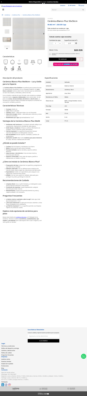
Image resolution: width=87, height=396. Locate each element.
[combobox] (68, 9)
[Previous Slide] (1, 2)
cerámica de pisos (21, 217)
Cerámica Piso (16, 15)
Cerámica (7, 15)
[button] (42, 3)
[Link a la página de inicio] (2, 15)
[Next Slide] (86, 2)
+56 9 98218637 (11, 374)
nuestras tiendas (52, 2)
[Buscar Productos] (83, 9)
